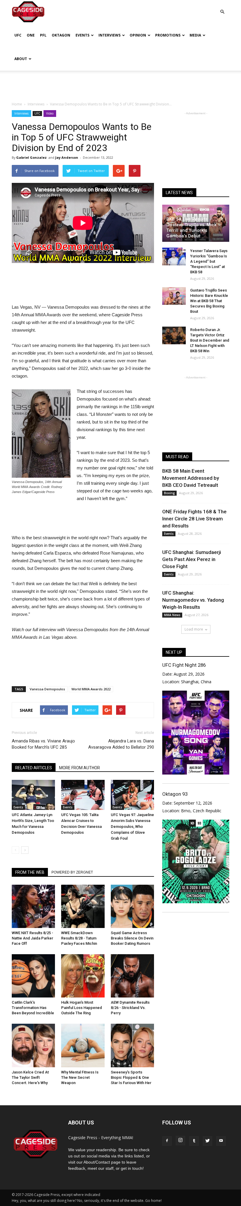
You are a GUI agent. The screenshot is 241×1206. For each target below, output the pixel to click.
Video (49, 113)
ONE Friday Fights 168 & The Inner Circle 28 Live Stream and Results (194, 519)
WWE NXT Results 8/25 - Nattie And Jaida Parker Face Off (32, 938)
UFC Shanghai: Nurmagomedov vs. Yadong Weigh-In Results (193, 600)
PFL (43, 35)
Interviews (109, 35)
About (20, 58)
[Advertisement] (120, 83)
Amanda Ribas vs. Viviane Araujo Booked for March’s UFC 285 (43, 744)
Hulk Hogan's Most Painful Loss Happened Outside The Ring (81, 1007)
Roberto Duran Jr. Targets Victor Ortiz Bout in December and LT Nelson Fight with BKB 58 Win (209, 340)
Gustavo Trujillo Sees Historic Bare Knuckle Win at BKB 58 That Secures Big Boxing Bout (209, 301)
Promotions (167, 35)
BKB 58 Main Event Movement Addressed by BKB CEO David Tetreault (190, 478)
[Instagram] (180, 1140)
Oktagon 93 (175, 794)
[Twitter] (207, 1141)
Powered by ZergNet (72, 872)
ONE (31, 35)
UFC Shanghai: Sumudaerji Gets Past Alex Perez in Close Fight (191, 559)
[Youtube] (221, 1141)
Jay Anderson (66, 157)
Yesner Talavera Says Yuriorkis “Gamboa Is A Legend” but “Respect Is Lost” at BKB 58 (208, 261)
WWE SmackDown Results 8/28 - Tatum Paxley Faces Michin (79, 938)
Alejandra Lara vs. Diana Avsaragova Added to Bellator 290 (121, 744)
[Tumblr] (194, 1141)
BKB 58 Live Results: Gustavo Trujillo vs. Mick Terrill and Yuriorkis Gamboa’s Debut (191, 227)
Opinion (138, 35)
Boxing (169, 493)
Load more (194, 629)
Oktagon (61, 35)
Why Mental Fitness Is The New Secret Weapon (79, 1077)
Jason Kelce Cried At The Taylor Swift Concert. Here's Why (30, 1077)
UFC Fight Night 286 (184, 665)
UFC (17, 35)
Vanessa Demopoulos (47, 689)
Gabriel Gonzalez (31, 157)
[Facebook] (167, 1141)
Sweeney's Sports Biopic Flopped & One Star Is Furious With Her (131, 1077)
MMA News (172, 615)
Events (82, 35)
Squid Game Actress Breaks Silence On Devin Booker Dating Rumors (132, 938)
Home (17, 104)
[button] (222, 7)
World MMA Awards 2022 (91, 689)
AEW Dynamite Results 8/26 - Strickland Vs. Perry (130, 1007)
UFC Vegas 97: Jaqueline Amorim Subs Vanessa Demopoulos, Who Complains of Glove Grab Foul (132, 827)
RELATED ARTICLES (33, 767)
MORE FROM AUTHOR (79, 767)
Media (195, 35)
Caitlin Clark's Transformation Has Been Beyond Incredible (33, 1007)
